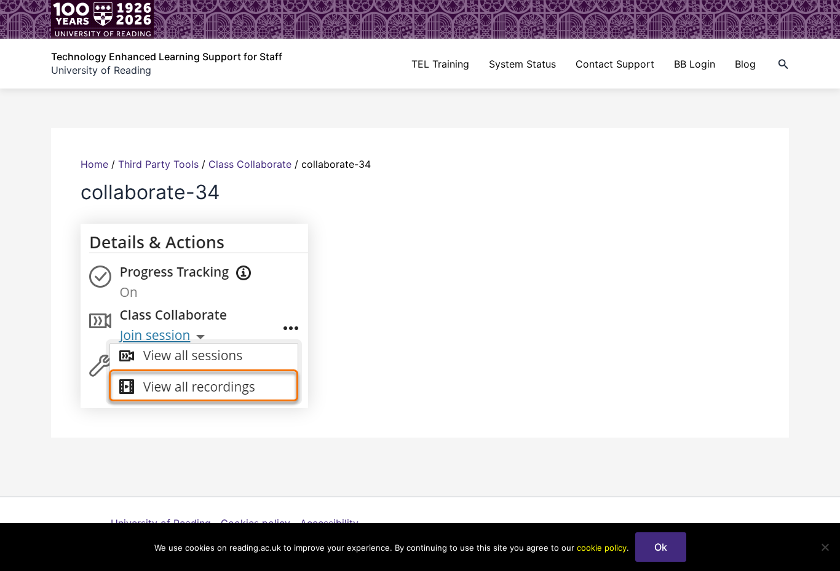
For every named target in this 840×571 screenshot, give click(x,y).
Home (94, 164)
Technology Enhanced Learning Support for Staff (166, 56)
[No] (824, 547)
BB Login (694, 64)
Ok (660, 547)
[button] (783, 64)
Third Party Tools (158, 164)
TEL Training (440, 64)
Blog (745, 64)
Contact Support (615, 64)
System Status (522, 64)
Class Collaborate (249, 164)
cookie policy (602, 548)
